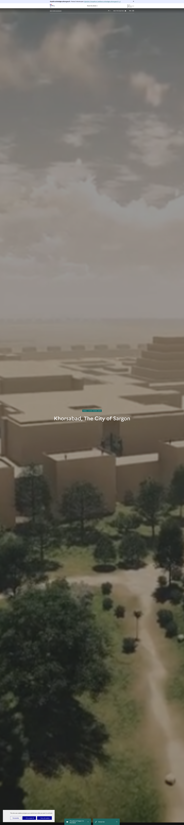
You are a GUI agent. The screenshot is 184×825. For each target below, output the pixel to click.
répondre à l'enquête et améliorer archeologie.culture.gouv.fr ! (101, 1)
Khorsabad (56, 11)
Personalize (16, 818)
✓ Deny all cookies (44, 818)
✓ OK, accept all (29, 818)
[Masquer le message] (133, 1)
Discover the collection (91, 5)
